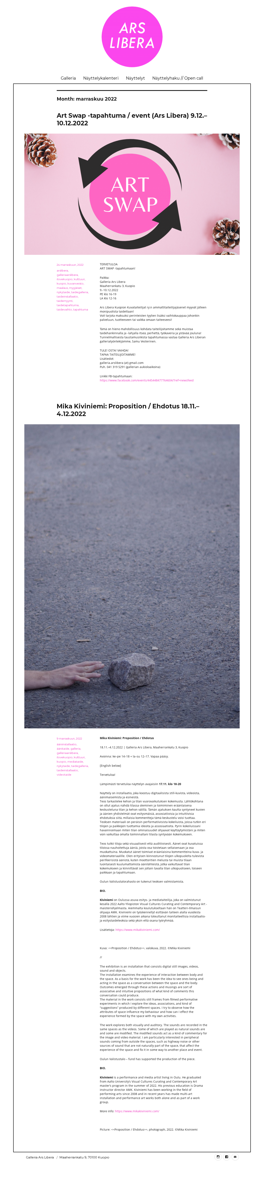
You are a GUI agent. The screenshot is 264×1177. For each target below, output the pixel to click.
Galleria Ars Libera (40, 1157)
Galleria (68, 78)
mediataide (75, 761)
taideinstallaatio (67, 296)
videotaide (64, 774)
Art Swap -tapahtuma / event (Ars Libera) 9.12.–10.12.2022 (132, 119)
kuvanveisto (75, 283)
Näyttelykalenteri (101, 78)
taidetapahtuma (68, 305)
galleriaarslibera (67, 274)
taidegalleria (79, 292)
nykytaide (63, 292)
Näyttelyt (135, 78)
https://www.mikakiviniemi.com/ (138, 930)
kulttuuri (79, 279)
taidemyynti (65, 300)
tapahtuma (80, 309)
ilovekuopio (65, 279)
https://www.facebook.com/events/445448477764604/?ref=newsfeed (147, 380)
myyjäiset (75, 287)
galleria (75, 748)
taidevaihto (64, 309)
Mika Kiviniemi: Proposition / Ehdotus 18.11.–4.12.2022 (128, 410)
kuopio (61, 283)
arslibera (62, 270)
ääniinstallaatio (67, 744)
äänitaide (63, 748)
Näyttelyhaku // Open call (177, 78)
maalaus (62, 287)
